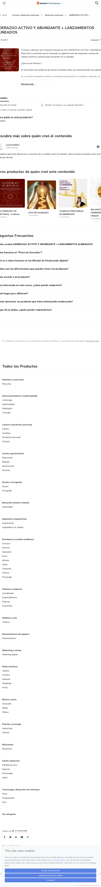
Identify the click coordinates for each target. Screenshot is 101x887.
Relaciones (7, 744)
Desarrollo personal (11, 437)
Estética (6, 675)
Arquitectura (8, 523)
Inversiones (7, 605)
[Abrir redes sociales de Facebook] (98, 147)
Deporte (6, 769)
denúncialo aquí (92, 341)
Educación (6, 551)
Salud (4, 777)
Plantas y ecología (11, 724)
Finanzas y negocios (12, 589)
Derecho (6, 547)
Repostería (7, 457)
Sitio (4, 802)
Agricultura (7, 728)
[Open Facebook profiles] (4, 837)
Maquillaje (7, 683)
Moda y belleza (9, 666)
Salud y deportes (11, 760)
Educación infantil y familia (15, 502)
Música (5, 712)
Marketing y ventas (11, 650)
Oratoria (6, 441)
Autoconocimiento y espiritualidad (19, 395)
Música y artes (9, 699)
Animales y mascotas (13, 379)
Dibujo (5, 708)
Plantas (5, 732)
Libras (5, 564)
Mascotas (6, 383)
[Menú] (4, 3)
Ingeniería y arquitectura (14, 519)
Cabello (5, 670)
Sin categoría (9, 814)
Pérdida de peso (9, 765)
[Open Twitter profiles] (10, 837)
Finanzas (6, 601)
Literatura (6, 568)
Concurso (6, 543)
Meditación (7, 408)
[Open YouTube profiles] (22, 837)
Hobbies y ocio (9, 617)
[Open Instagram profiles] (28, 837)
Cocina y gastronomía (13, 453)
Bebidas (6, 461)
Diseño (5, 486)
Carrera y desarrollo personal (17, 424)
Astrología (7, 400)
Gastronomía (8, 466)
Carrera (5, 428)
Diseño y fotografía (12, 482)
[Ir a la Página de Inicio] (50, 3)
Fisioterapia (7, 773)
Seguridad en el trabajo (12, 527)
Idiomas (5, 560)
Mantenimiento (9, 638)
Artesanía (6, 703)
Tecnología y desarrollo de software (21, 789)
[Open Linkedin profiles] (16, 837)
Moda (4, 687)
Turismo (6, 622)
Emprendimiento (9, 597)
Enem (4, 556)
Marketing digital (10, 654)
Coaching (6, 433)
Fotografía (7, 490)
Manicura (6, 679)
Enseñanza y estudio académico (18, 539)
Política (5, 572)
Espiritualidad (8, 404)
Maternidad (7, 506)
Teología (6, 412)
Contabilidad (8, 593)
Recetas (6, 470)
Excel (4, 793)
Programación (8, 798)
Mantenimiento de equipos (15, 634)
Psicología (7, 577)
